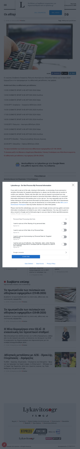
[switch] (64, 223)
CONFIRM (26, 256)
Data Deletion (29, 263)
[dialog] (40, 224)
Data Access (40, 263)
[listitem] (40, 219)
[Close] (74, 185)
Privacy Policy (51, 263)
